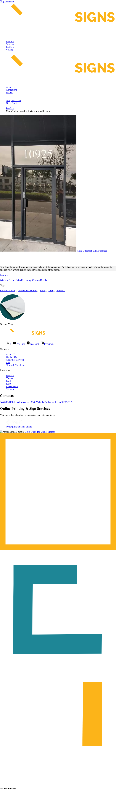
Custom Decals (39, 280)
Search (9, 92)
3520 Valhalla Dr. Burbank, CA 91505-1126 (52, 402)
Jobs (8, 362)
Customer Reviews (15, 359)
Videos (9, 49)
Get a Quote (12, 103)
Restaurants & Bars (27, 290)
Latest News (12, 386)
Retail (42, 290)
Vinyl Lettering (23, 280)
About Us (10, 87)
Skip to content (7, 1)
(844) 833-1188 (13, 100)
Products (10, 41)
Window (60, 290)
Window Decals (7, 280)
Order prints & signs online (19, 426)
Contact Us (11, 90)
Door (50, 290)
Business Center (7, 290)
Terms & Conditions (15, 365)
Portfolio (10, 47)
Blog (8, 381)
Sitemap (10, 389)
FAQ (8, 383)
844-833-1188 (6, 402)
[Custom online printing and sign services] (14, 424)
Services (10, 44)
